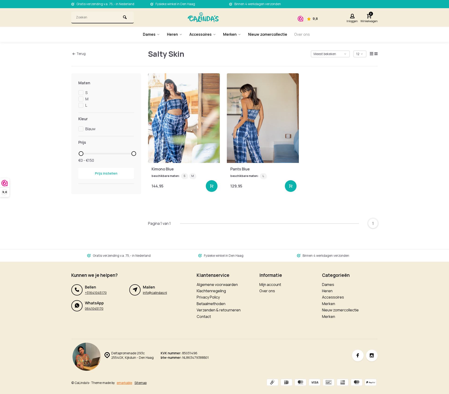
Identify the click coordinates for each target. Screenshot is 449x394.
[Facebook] (358, 355)
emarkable (124, 383)
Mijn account (270, 284)
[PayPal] (371, 383)
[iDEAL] (286, 383)
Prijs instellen (106, 173)
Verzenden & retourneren (219, 310)
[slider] (81, 153)
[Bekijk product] (211, 186)
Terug (81, 54)
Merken (230, 34)
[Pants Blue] (263, 118)
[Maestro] (356, 383)
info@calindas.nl (155, 293)
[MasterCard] (300, 383)
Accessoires (200, 34)
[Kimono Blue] (184, 118)
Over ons (302, 34)
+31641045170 (96, 293)
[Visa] (314, 383)
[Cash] (272, 383)
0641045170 (94, 308)
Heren (172, 34)
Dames (149, 34)
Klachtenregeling (211, 290)
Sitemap (140, 383)
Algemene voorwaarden (217, 284)
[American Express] (342, 383)
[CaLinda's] (203, 18)
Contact (204, 316)
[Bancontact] (328, 383)
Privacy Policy (208, 297)
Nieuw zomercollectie (267, 34)
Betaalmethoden (211, 303)
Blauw (90, 128)
